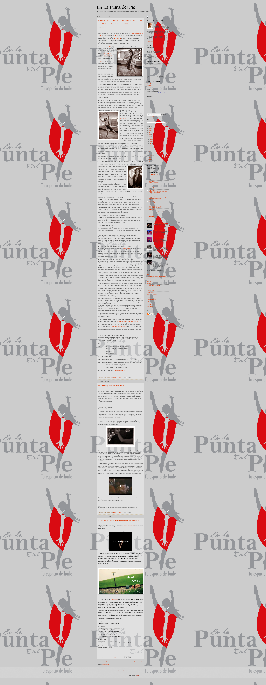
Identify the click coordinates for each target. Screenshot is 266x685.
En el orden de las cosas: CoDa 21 (160, 223)
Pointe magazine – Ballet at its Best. (156, 211)
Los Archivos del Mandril (152, 294)
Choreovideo (151, 209)
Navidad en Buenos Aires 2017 (154, 182)
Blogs (118, 670)
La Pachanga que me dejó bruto (111, 385)
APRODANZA (117, 38)
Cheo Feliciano (132, 413)
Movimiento (135, 670)
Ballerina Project (152, 196)
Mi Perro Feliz (150, 295)
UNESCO (116, 35)
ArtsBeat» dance (152, 186)
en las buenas (150, 306)
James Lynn (149, 288)
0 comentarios (119, 512)
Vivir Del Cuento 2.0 (151, 304)
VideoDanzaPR (114, 599)
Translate (152, 116)
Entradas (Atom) (105, 664)
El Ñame (149, 283)
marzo (151, 155)
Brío (120, 670)
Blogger (123, 670)
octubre (151, 141)
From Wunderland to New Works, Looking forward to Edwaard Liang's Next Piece (158, 192)
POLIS (148, 297)
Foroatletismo (150, 287)
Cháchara (149, 278)
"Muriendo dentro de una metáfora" (154, 273)
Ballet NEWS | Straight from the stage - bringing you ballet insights (157, 175)
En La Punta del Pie (116, 7)
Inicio (122, 662)
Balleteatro (115, 670)
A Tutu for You (152, 190)
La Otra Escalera (150, 292)
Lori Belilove (116, 37)
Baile (111, 670)
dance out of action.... (153, 202)
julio (151, 143)
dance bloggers (152, 181)
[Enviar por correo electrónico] (125, 377)
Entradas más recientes (103, 662)
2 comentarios (119, 657)
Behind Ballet (151, 216)
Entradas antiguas (139, 662)
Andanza (105, 670)
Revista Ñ (149, 301)
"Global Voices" (150, 83)
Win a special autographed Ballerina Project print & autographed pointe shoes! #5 (158, 198)
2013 (150, 157)
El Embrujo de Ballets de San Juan (160, 230)
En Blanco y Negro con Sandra (153, 285)
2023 (150, 130)
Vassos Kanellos (107, 53)
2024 (150, 128)
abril (151, 145)
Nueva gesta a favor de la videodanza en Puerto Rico (120, 520)
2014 (150, 138)
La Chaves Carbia (150, 290)
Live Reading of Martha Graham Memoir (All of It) (158, 187)
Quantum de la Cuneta (151, 299)
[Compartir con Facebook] (129, 377)
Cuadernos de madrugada (152, 280)
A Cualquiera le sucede (151, 274)
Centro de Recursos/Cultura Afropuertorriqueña (156, 276)
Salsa (139, 670)
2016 (150, 134)
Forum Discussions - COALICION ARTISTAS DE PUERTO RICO (156, 207)
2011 (150, 161)
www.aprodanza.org (120, 370)
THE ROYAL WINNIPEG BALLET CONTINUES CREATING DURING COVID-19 (157, 178)
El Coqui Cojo (150, 281)
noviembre (152, 139)
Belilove (111, 46)
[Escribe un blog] (126, 377)
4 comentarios (119, 377)
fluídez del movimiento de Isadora (119, 326)
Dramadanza (130, 670)
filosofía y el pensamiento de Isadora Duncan (127, 321)
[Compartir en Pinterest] (130, 377)
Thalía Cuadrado (150, 302)
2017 (150, 132)
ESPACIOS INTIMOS (129, 525)
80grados (149, 85)
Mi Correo (162, 39)
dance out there (152, 201)
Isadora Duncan (108, 55)
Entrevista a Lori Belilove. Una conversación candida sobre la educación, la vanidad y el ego (120, 22)
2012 (150, 159)
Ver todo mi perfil (150, 41)
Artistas (108, 670)
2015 (150, 136)
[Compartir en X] (127, 377)
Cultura (126, 670)
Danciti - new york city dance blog (156, 214)
